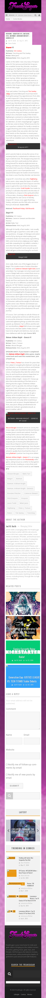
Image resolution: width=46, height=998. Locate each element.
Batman (13, 453)
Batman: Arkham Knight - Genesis (20, 488)
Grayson (24, 498)
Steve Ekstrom (25, 875)
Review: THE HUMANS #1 (30, 884)
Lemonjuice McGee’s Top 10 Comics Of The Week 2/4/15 (27, 912)
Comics (23, 994)
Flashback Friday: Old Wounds (23, 208)
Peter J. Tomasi (16, 362)
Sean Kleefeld (25, 863)
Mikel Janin (24, 503)
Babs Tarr (26, 474)
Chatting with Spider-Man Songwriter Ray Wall (26, 859)
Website (10, 749)
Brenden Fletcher (14, 493)
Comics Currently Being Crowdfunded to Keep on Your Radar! (23, 653)
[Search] (36, 15)
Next (37, 830)
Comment (11, 708)
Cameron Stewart (21, 269)
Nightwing (33, 179)
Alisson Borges (11, 428)
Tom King (31, 513)
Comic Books (12, 43)
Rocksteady (29, 459)
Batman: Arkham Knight (16, 484)
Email (26, 734)
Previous (8, 830)
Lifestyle (16, 994)
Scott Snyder (25, 188)
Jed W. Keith (12, 41)
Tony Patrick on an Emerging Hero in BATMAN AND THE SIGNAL (24, 630)
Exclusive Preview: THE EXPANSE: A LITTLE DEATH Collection (23, 832)
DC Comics (18, 51)
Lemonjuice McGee (26, 888)
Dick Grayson (29, 195)
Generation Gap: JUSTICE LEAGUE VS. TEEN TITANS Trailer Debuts (23, 679)
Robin (9, 513)
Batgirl (10, 479)
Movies (29, 994)
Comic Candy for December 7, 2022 (24, 606)
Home (8, 19)
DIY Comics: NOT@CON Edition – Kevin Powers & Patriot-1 (28, 872)
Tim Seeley (32, 91)
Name (9, 734)
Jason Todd (11, 503)
